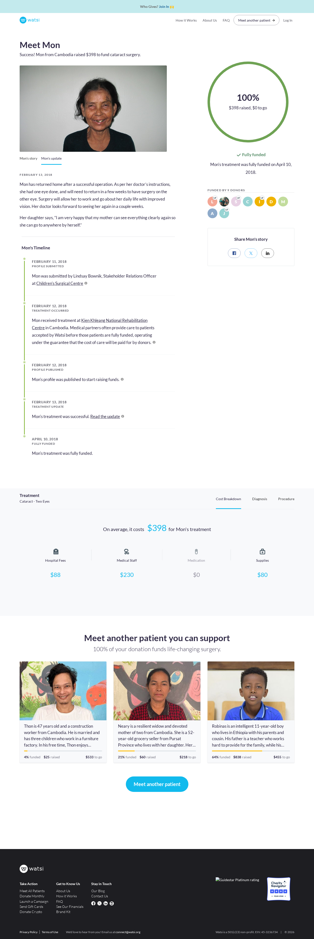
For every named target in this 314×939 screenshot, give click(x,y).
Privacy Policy (29, 932)
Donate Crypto (31, 912)
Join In (164, 6)
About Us (210, 20)
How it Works (186, 20)
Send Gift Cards (31, 906)
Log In (287, 20)
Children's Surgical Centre (59, 283)
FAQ (226, 20)
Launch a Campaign (34, 901)
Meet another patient (254, 20)
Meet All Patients (32, 891)
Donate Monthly (32, 896)
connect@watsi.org (128, 932)
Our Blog (98, 891)
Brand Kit (63, 912)
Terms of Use (50, 932)
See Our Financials (69, 906)
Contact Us (99, 896)
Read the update (105, 416)
